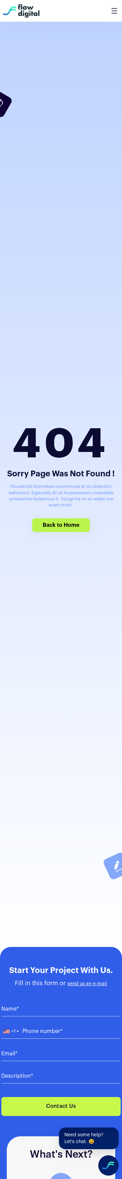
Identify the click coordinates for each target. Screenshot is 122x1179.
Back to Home (61, 525)
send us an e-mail (87, 983)
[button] (10, 1031)
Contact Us (61, 1106)
